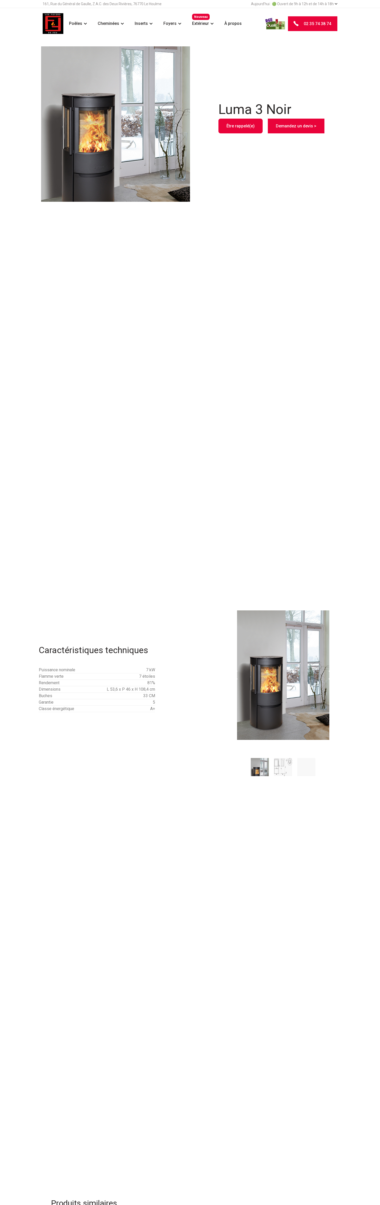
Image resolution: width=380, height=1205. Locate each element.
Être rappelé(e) (240, 126)
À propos (233, 23)
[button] (78, 23)
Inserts (141, 23)
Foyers (170, 23)
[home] (53, 23)
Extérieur (200, 23)
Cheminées (108, 23)
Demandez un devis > (296, 126)
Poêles (75, 23)
